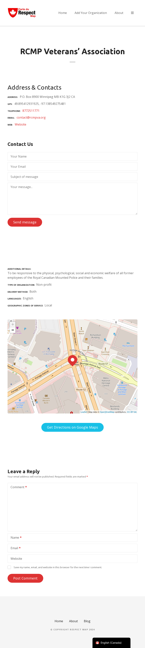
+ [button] (13, 324)
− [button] (13, 330)
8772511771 (30, 111)
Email (13, 548)
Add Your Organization (91, 13)
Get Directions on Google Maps (72, 427)
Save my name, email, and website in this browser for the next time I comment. (58, 567)
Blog (87, 621)
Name (14, 537)
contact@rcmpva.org (31, 117)
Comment (16, 487)
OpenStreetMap (107, 411)
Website (20, 124)
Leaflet (84, 411)
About (119, 13)
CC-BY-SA (132, 411)
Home (62, 13)
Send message (24, 222)
